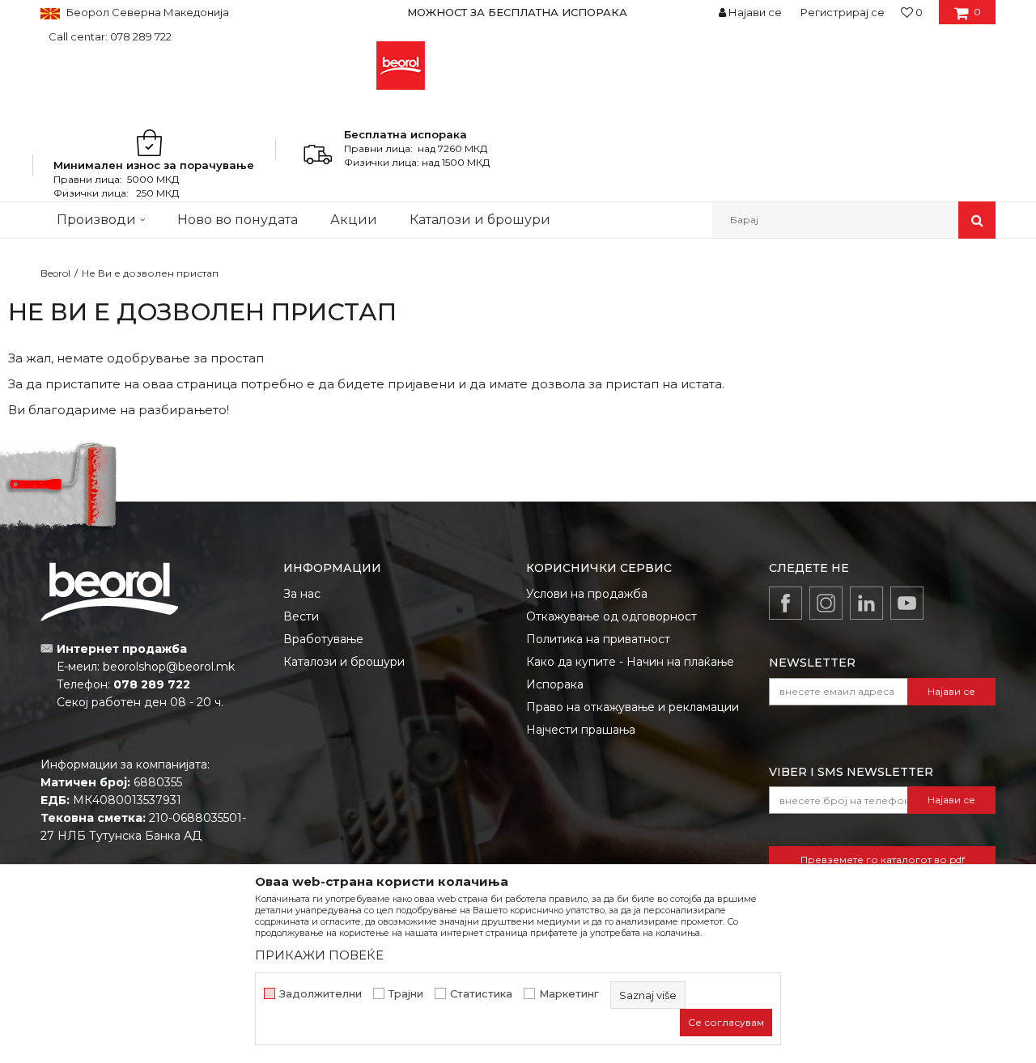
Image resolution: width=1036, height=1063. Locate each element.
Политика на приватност (598, 639)
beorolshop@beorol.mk (169, 666)
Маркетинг (569, 994)
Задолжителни (320, 994)
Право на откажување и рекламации (632, 707)
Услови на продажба (587, 594)
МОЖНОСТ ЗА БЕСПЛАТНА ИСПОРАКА (517, 12)
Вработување (323, 639)
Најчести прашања (580, 729)
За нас (302, 594)
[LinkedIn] (866, 603)
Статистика (481, 994)
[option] (518, 12)
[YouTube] (907, 603)
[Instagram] (826, 603)
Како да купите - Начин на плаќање (630, 661)
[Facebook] (785, 603)
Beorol (55, 273)
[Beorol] (400, 65)
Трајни (405, 994)
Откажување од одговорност (611, 616)
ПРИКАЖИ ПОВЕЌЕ (319, 955)
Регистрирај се (842, 12)
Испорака (555, 684)
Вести (301, 616)
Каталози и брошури (344, 661)
